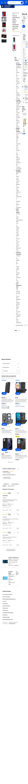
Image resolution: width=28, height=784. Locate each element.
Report (18, 528)
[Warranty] (17, 371)
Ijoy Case (4, 601)
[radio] (14, 40)
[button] (16, 58)
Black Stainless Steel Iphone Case (9, 598)
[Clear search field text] (20, 2)
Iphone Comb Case (6, 605)
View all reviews (7, 477)
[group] (17, 31)
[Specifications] (18, 367)
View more (10, 462)
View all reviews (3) (11, 549)
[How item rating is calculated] (15, 474)
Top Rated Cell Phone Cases (8, 612)
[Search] (22, 3)
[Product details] (18, 364)
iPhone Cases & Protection (8, 619)
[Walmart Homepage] (5, 3)
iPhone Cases (5, 608)
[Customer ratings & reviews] (18, 468)
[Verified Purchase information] (14, 493)
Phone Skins (5, 614)
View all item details (19, 325)
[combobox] (15, 2)
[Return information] (23, 24)
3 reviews (8, 472)
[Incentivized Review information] (10, 507)
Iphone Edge (5, 603)
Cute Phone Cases (6, 617)
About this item (6, 359)
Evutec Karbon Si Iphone (7, 594)
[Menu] (2, 3)
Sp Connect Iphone (6, 596)
